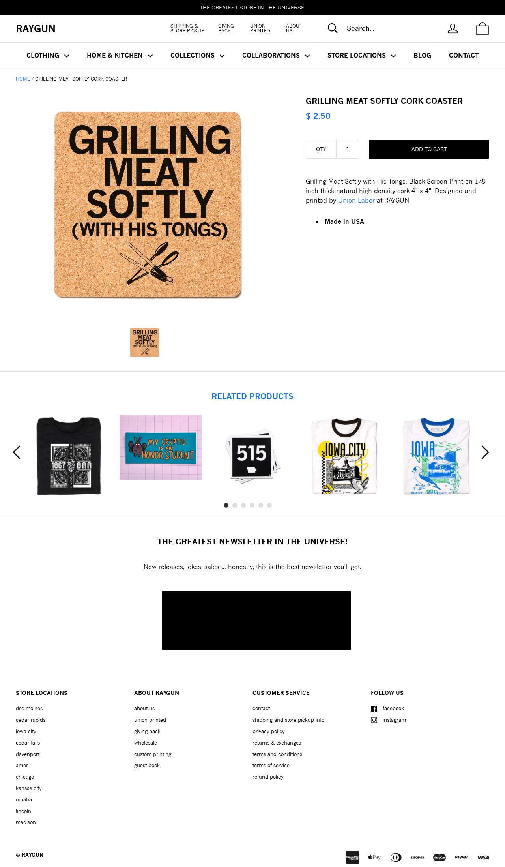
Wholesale (145, 742)
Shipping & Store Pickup (187, 28)
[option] (147, 205)
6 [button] (269, 505)
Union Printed (260, 28)
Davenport (27, 754)
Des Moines (29, 708)
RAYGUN (32, 855)
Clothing (43, 55)
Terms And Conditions (277, 754)
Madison (26, 822)
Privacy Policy (268, 731)
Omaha (24, 799)
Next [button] (485, 452)
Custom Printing (152, 754)
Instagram (394, 720)
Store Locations (357, 55)
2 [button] (234, 505)
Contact (464, 55)
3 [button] (243, 505)
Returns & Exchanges (276, 742)
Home (23, 79)
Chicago (25, 776)
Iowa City (26, 731)
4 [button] (252, 505)
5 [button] (260, 505)
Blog (422, 55)
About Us (294, 28)
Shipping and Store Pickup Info (288, 720)
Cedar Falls (28, 742)
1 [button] (226, 505)
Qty (321, 149)
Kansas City (29, 788)
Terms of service (271, 765)
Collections (193, 55)
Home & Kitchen (116, 55)
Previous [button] (16, 452)
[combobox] (384, 28)
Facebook (393, 708)
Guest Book (147, 765)
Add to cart (429, 149)
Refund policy (268, 776)
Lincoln (23, 811)
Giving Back (226, 28)
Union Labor (356, 200)
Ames (22, 765)
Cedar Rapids (30, 720)
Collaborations (272, 55)
